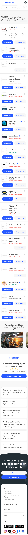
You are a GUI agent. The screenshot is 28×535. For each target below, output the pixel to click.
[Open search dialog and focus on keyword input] (2, 7)
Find (9, 12)
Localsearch (3, 12)
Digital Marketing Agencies (18, 12)
